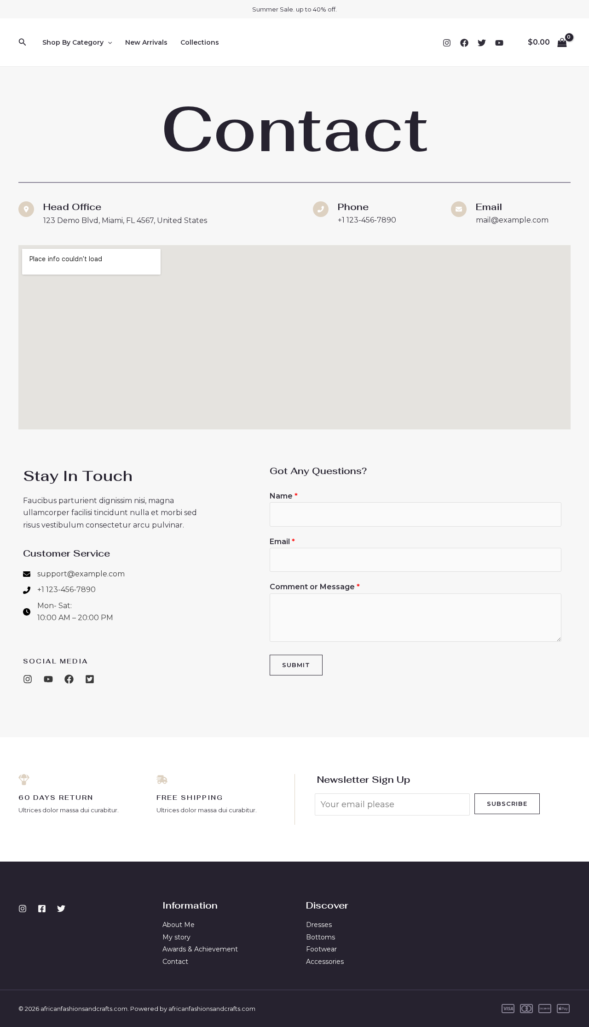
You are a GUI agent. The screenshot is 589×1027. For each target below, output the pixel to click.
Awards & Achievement (200, 949)
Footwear (321, 949)
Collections (199, 42)
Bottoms (320, 937)
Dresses (319, 925)
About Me (178, 925)
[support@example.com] (74, 574)
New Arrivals (146, 42)
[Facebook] (464, 43)
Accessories (325, 961)
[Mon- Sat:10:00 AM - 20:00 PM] (68, 612)
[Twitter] (482, 43)
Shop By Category (73, 42)
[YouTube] (499, 43)
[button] (22, 42)
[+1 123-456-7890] (59, 590)
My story (176, 937)
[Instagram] (447, 43)
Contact (175, 961)
